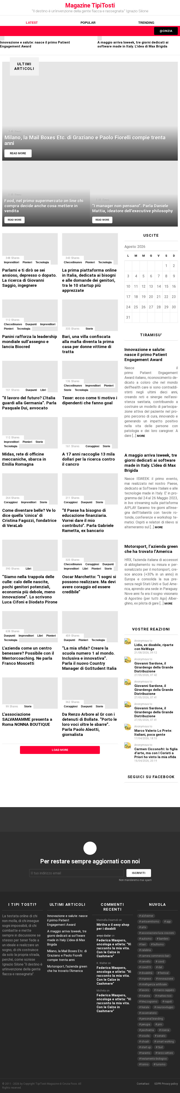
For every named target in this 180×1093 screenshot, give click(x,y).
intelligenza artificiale (154, 984)
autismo (146, 938)
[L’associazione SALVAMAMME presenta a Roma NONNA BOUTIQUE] (30, 693)
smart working (165, 1041)
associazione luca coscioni (157, 933)
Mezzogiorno (149, 1001)
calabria (146, 950)
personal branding (152, 1018)
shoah (145, 1041)
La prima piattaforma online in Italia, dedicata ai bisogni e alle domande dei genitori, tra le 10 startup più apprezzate (89, 280)
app (168, 921)
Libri (43, 390)
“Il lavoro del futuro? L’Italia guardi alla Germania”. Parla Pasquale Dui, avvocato (29, 402)
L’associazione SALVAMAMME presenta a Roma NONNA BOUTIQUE (27, 719)
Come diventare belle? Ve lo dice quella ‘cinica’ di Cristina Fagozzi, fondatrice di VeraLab (29, 518)
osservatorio (149, 1013)
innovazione (165, 978)
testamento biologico (154, 1058)
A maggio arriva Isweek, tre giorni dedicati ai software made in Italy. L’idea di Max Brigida (132, 44)
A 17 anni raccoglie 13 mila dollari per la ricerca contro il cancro (88, 459)
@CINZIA (166, 31)
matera (145, 995)
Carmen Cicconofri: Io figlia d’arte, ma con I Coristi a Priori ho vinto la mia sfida (156, 753)
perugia (145, 1024)
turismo (160, 1064)
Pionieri (27, 262)
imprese (146, 978)
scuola (145, 1035)
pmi (160, 1024)
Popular (88, 22)
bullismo (158, 944)
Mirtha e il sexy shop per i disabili (113, 927)
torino (144, 1064)
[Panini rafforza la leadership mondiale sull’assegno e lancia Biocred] (30, 315)
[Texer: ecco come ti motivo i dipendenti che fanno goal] (90, 376)
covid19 (146, 967)
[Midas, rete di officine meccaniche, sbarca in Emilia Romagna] (30, 432)
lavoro (145, 990)
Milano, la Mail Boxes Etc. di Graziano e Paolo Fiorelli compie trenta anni (67, 955)
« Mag (168, 247)
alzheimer (147, 915)
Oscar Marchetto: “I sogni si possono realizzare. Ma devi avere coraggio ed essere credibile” (89, 584)
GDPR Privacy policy (166, 1083)
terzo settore (165, 1053)
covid (161, 961)
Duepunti (31, 324)
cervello (145, 961)
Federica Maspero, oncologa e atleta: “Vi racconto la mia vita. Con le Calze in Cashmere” (114, 948)
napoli (168, 1001)
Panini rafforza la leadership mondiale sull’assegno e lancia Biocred (29, 341)
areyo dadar (104, 935)
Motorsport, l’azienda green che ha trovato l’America (151, 549)
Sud (160, 1047)
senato (161, 1035)
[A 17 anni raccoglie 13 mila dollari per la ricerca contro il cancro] (90, 432)
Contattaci (143, 1083)
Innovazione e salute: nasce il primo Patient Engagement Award (145, 354)
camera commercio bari (155, 955)
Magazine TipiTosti (90, 5)
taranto (145, 1053)
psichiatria (147, 1030)
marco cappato (165, 990)
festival (164, 973)
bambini (163, 938)
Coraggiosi (92, 446)
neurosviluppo (165, 1007)
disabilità (146, 973)
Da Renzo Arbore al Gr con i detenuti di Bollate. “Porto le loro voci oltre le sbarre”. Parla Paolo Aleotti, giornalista (89, 724)
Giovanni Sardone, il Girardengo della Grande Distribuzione (153, 667)
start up (146, 1047)
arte (143, 927)
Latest (32, 22)
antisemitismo (150, 921)
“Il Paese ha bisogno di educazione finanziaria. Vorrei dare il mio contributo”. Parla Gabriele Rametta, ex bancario (87, 520)
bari (143, 944)
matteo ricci (164, 995)
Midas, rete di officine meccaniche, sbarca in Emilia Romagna (24, 459)
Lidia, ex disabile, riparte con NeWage (153, 647)
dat (160, 967)
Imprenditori (11, 262)
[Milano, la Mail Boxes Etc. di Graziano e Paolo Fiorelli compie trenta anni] (90, 111)
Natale (145, 1007)
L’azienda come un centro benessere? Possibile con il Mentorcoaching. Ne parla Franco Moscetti (28, 656)
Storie (89, 328)
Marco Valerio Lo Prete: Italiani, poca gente (153, 733)
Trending (146, 22)
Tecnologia (42, 262)
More (141, 436)
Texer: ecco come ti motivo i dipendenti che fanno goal (89, 400)
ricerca (165, 1030)
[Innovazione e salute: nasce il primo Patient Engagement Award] (2, 38)
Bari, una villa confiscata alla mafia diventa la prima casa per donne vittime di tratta (88, 344)
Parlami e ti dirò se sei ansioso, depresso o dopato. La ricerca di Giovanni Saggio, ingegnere (29, 278)
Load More (60, 750)
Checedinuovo (73, 262)
